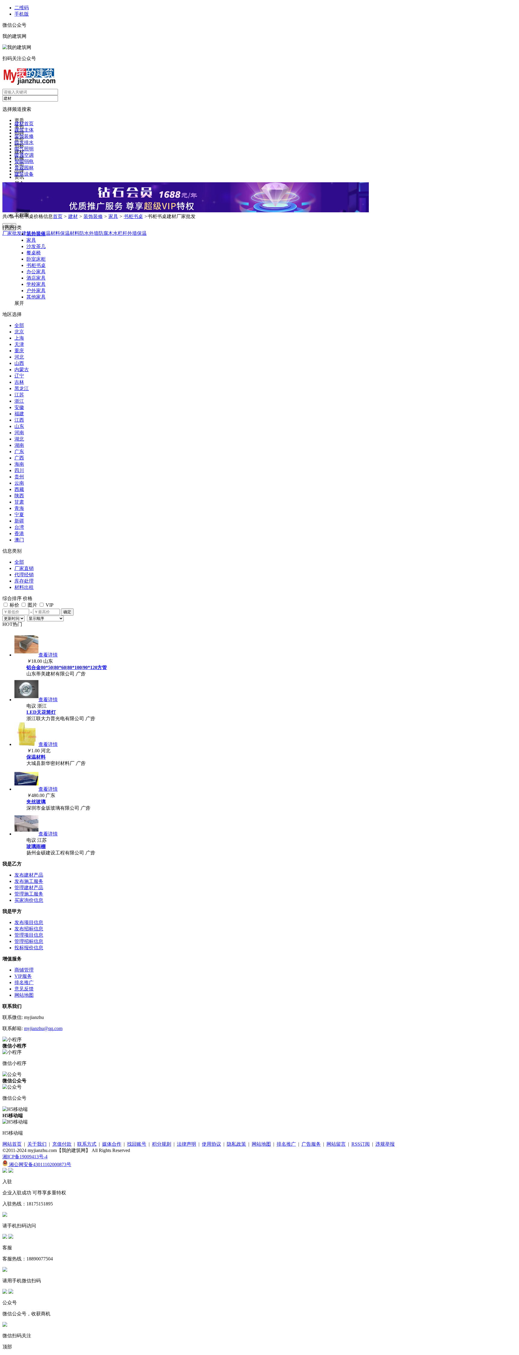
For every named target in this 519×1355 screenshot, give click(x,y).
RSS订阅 (360, 1144)
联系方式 (86, 1144)
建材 (73, 216)
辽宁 (19, 375)
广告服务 (311, 1144)
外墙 (94, 233)
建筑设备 (24, 174)
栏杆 (122, 233)
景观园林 (24, 167)
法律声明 (186, 1144)
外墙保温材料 (45, 233)
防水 (84, 233)
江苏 (19, 394)
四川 (19, 470)
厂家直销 (24, 568)
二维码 (21, 7)
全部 (19, 325)
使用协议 (211, 1144)
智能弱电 (24, 161)
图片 (31, 605)
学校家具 (36, 284)
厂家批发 (12, 233)
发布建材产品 (28, 875)
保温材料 (69, 233)
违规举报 (385, 1144)
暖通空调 (24, 155)
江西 (19, 420)
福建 (19, 413)
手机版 (21, 14)
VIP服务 (23, 976)
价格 (27, 598)
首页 (57, 216)
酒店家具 (36, 277)
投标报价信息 (28, 947)
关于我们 (37, 1144)
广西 (19, 457)
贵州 (19, 476)
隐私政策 (236, 1144)
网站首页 (12, 1144)
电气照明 (24, 148)
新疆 (19, 520)
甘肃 (19, 502)
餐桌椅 (33, 252)
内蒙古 (21, 369)
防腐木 (106, 233)
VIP (48, 605)
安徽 (19, 407)
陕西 (19, 495)
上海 (19, 338)
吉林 (19, 382)
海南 (19, 464)
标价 (13, 605)
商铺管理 (24, 969)
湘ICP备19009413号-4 (24, 1156)
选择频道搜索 (16, 109)
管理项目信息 (28, 935)
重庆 (19, 350)
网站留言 (336, 1144)
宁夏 (19, 514)
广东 (19, 451)
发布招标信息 (28, 928)
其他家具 (36, 296)
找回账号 (136, 1144)
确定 (67, 612)
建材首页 (24, 123)
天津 (19, 344)
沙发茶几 (36, 246)
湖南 (19, 445)
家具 (113, 216)
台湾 (19, 527)
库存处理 (24, 581)
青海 (19, 508)
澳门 (19, 539)
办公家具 (36, 271)
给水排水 (24, 142)
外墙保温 (137, 233)
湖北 (19, 438)
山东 (19, 426)
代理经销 (24, 574)
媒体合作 (111, 1144)
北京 (19, 331)
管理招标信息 (28, 941)
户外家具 (36, 290)
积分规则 (161, 1144)
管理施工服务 (28, 893)
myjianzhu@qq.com (43, 1028)
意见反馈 (24, 988)
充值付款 (61, 1144)
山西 (19, 363)
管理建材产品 (28, 887)
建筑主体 (24, 129)
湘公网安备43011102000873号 (39, 1164)
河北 (19, 356)
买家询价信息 (28, 900)
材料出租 (24, 587)
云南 (19, 483)
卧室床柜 (36, 259)
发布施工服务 (28, 881)
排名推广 (24, 982)
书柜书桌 (133, 216)
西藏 (19, 489)
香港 (19, 533)
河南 (19, 432)
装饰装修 (24, 136)
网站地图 (24, 995)
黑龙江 (21, 388)
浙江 (19, 401)
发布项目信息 (28, 922)
